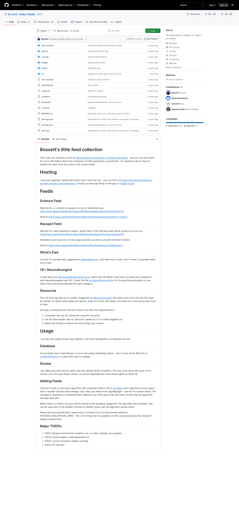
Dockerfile (45, 102)
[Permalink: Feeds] (38, 191)
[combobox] (126, 31)
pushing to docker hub (98, 51)
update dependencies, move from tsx (105, 102)
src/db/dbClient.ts (49, 356)
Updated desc (94, 68)
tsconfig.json (47, 125)
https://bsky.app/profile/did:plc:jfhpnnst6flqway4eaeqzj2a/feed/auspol (85, 245)
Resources (47, 5)
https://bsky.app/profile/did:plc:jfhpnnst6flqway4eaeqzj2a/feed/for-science (87, 216)
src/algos (118, 388)
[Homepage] (6, 5)
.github (44, 51)
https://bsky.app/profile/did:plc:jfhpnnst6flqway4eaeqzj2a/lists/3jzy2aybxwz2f (81, 234)
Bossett (13, 14)
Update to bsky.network (99, 79)
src (42, 74)
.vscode (45, 57)
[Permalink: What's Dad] (38, 252)
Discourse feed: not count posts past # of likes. (109, 113)
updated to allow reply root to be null (66, 39)
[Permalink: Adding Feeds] (38, 381)
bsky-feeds (27, 14)
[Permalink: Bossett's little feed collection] (38, 150)
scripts (44, 68)
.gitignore (45, 91)
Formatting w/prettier (97, 96)
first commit (93, 85)
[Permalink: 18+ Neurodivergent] (38, 270)
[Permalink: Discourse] (38, 290)
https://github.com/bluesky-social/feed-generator (102, 157)
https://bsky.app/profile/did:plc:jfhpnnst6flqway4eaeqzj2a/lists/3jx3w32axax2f (81, 211)
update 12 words (95, 91)
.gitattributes (47, 85)
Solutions (31, 5)
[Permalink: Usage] (38, 331)
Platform (16, 5)
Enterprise (83, 5)
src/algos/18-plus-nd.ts (101, 280)
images (44, 62)
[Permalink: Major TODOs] (38, 426)
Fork (211, 14)
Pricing (97, 5)
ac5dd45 (130, 39)
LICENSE (45, 108)
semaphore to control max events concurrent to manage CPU (115, 119)
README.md (47, 113)
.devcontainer (47, 45)
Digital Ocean (127, 183)
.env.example (47, 79)
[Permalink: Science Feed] (38, 201)
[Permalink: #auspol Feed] (38, 224)
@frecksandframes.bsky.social (74, 277)
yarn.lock (45, 130)
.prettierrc (45, 96)
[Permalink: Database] (38, 346)
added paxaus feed (97, 62)
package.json (47, 119)
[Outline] (156, 139)
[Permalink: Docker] (38, 363)
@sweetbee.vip (90, 259)
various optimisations (97, 57)
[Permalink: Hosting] (38, 172)
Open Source (65, 5)
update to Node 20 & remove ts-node (105, 45)
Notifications (195, 14)
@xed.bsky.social (102, 297)
